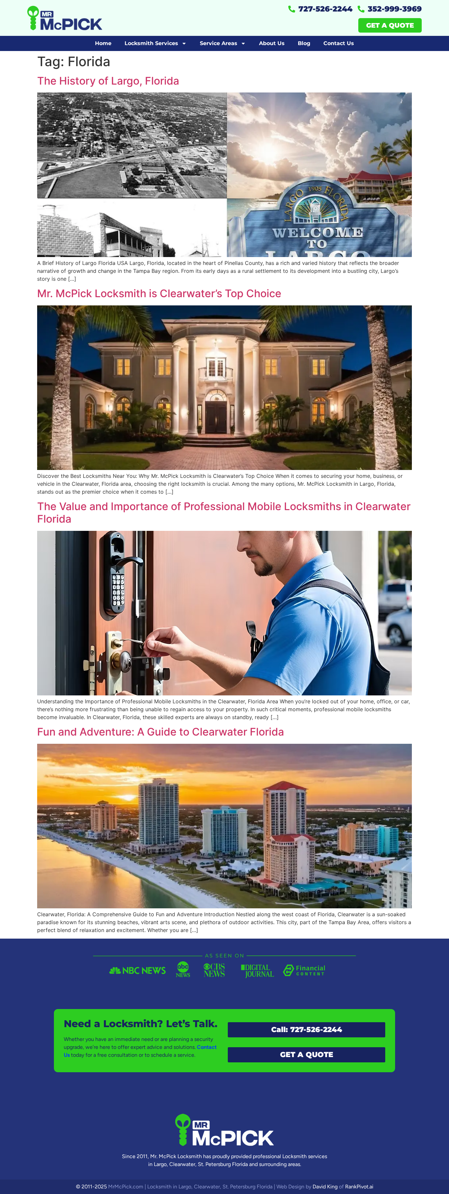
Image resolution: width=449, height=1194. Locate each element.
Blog (304, 43)
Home (103, 43)
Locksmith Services (151, 43)
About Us (272, 43)
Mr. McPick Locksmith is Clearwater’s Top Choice (159, 293)
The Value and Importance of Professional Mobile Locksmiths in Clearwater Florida (224, 512)
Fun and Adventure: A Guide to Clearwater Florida (160, 731)
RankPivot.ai (359, 1186)
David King (325, 1186)
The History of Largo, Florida (108, 80)
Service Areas (218, 43)
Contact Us (338, 43)
